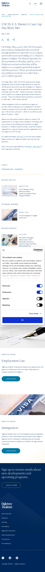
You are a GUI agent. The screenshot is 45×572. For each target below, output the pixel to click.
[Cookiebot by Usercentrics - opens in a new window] (33, 250)
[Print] (8, 40)
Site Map (4, 522)
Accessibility (5, 526)
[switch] (40, 292)
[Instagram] (17, 558)
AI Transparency (6, 543)
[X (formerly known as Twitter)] (3, 558)
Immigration (19, 169)
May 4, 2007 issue (34, 146)
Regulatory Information (8, 531)
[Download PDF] (2, 40)
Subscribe (4, 518)
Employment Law (7, 169)
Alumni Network (6, 514)
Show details (34, 313)
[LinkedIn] (10, 558)
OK (22, 320)
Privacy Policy (6, 539)
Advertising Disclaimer (8, 535)
